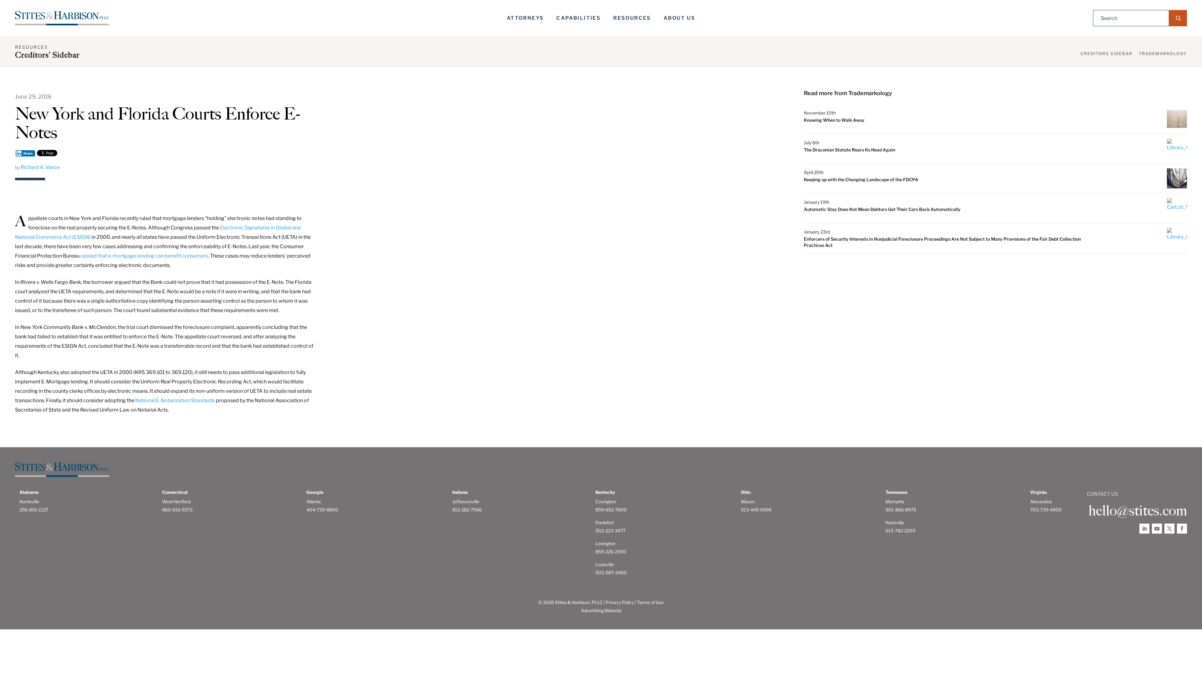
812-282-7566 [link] (467, 509)
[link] (62, 18)
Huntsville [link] (29, 501)
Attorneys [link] (525, 18)
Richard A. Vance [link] (40, 167)
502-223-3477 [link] (610, 530)
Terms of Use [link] (650, 602)
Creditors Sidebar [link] (1107, 53)
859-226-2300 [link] (610, 551)
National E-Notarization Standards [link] (175, 400)
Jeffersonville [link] (465, 501)
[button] (1178, 18)
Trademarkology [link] (1163, 53)
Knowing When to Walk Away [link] (834, 120)
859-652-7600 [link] (611, 509)
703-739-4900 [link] (1046, 509)
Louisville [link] (604, 564)
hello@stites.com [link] (1137, 510)
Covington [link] (605, 501)
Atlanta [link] (313, 501)
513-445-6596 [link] (756, 509)
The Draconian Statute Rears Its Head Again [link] (849, 149)
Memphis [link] (895, 501)
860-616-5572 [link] (177, 509)
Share (28, 153)
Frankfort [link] (604, 522)
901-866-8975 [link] (901, 509)
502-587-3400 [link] (611, 572)
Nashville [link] (895, 522)
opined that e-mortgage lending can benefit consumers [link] (144, 256)
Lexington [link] (605, 543)
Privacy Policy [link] (620, 602)
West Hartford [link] (176, 501)
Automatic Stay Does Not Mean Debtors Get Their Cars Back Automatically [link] (882, 209)
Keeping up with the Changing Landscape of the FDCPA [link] (861, 179)
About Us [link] (679, 18)
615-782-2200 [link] (901, 530)
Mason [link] (748, 501)
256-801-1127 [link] (33, 509)
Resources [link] (632, 18)
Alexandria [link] (1041, 501)
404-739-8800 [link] (322, 509)
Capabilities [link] (578, 18)
